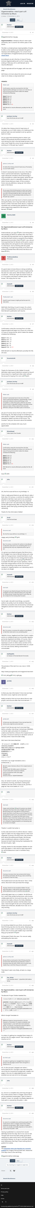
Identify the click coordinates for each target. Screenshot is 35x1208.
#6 (33, 291)
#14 (33, 621)
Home (2, 1198)
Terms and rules (5, 1188)
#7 (33, 324)
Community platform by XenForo (17, 1206)
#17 (33, 713)
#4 (33, 222)
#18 (33, 799)
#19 (33, 865)
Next (18, 20)
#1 (33, 32)
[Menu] (3, 3)
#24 (33, 1088)
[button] (17, 1185)
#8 (33, 366)
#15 (33, 661)
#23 (33, 1052)
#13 (33, 582)
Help (2, 1195)
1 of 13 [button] (12, 20)
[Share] (30, 32)
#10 (33, 439)
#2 (33, 124)
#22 (33, 985)
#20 (33, 920)
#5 (33, 264)
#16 (33, 688)
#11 (33, 487)
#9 (33, 389)
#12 (33, 525)
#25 (33, 1113)
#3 (33, 158)
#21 (33, 951)
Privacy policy (4, 1192)
